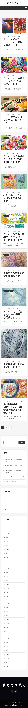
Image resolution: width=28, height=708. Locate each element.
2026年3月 (6, 534)
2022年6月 (6, 662)
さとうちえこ (6, 36)
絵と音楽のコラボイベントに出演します (12, 198)
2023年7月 (6, 627)
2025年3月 (6, 565)
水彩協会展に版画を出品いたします (13, 366)
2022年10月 (6, 650)
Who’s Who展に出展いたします (11, 481)
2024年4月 (6, 600)
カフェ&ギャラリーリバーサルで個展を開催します (13, 42)
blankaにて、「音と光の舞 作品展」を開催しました (13, 314)
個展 (11, 20)
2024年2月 (6, 607)
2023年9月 (6, 619)
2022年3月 (6, 666)
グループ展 (6, 502)
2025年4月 (6, 561)
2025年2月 (6, 569)
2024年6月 (6, 596)
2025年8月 (6, 553)
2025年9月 (6, 549)
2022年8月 (6, 658)
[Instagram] (15, 691)
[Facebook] (12, 691)
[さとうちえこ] (14, 3)
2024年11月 (6, 576)
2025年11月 (6, 545)
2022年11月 (6, 646)
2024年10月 (6, 580)
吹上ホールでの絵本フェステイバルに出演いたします (14, 159)
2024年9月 (6, 584)
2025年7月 (6, 557)
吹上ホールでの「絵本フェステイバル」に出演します (14, 237)
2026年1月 (6, 537)
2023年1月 (6, 639)
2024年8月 (6, 588)
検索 (4, 439)
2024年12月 (6, 572)
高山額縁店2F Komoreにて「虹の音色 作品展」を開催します (13, 408)
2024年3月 (6, 604)
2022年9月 (6, 654)
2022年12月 (6, 643)
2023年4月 (6, 631)
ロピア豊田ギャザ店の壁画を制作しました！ (14, 120)
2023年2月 (6, 635)
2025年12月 (6, 541)
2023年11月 (6, 611)
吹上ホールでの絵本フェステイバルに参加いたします (14, 81)
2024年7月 (6, 592)
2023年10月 (6, 615)
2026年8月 (6, 526)
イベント (6, 20)
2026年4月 (6, 530)
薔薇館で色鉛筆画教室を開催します (13, 275)
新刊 (4, 509)
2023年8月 (6, 623)
